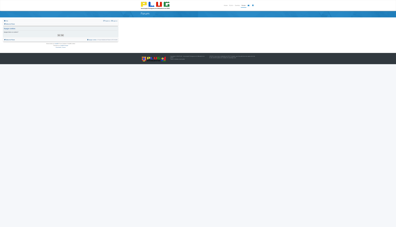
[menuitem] (6, 21)
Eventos (237, 5)
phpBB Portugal (64, 45)
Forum (244, 5)
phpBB (56, 43)
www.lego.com (232, 57)
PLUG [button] (231, 5)
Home (226, 5)
